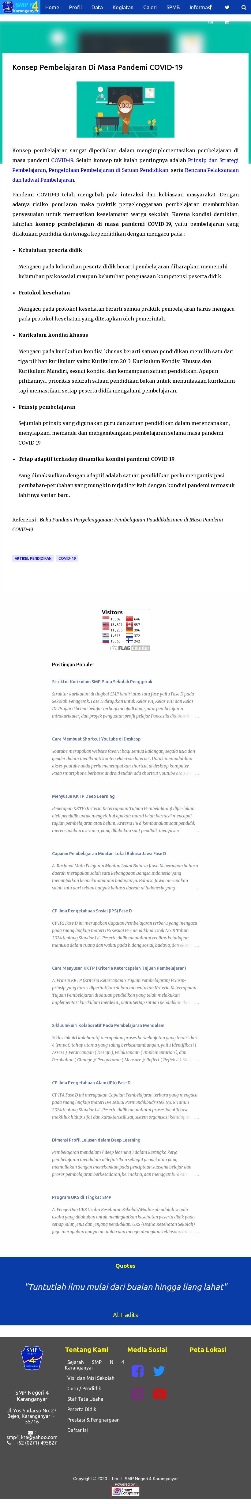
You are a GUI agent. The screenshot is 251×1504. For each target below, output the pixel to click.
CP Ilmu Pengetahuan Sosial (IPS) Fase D (92, 910)
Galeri (150, 7)
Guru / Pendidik (83, 1388)
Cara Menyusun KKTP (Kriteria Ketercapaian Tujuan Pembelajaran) (119, 968)
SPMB (173, 7)
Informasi (201, 7)
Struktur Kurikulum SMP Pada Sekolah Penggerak (102, 681)
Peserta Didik (80, 1409)
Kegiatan (123, 7)
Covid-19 (67, 558)
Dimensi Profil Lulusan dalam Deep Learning (96, 1140)
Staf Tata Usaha (84, 1399)
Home (52, 7)
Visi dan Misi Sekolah (89, 1378)
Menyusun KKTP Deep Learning (83, 796)
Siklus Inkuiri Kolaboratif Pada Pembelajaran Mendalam (108, 1025)
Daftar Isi (76, 1430)
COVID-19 (62, 160)
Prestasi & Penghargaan (92, 1420)
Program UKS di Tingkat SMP (81, 1197)
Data (97, 7)
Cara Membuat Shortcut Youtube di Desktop (96, 739)
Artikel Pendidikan (33, 558)
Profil (75, 7)
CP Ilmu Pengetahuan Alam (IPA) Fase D (91, 1082)
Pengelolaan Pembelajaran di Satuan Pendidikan (108, 170)
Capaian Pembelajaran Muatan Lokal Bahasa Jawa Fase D (109, 853)
